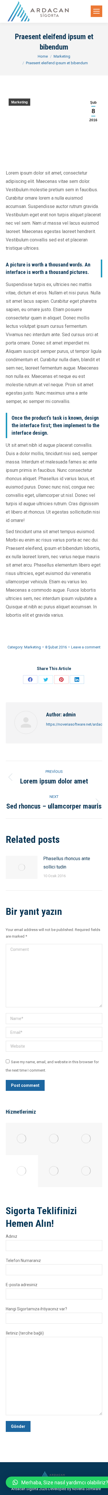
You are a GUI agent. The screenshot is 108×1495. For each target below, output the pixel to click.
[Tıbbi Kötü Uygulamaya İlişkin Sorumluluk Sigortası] (22, 1139)
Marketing (19, 102)
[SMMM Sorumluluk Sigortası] (54, 1139)
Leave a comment (86, 647)
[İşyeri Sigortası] (86, 1171)
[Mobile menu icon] (96, 11)
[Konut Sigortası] (54, 1171)
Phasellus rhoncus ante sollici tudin (66, 863)
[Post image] (21, 867)
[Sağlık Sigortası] (22, 1171)
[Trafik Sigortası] (86, 1139)
